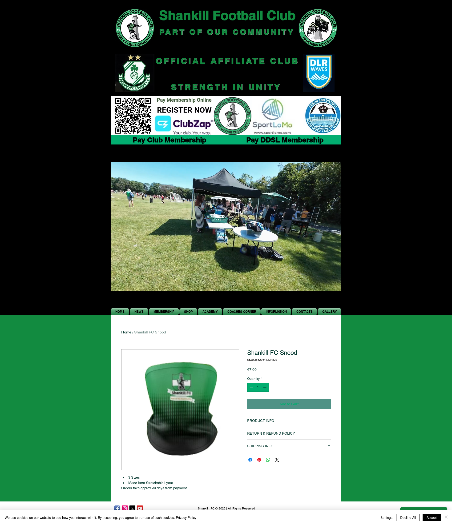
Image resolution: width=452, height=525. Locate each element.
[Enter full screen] (335, 301)
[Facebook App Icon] (117, 508)
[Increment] (265, 387)
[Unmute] (125, 301)
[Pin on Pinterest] (259, 460)
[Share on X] (277, 460)
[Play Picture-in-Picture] (327, 301)
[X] (132, 508)
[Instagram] (125, 508)
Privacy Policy (186, 517)
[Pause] (117, 301)
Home (126, 332)
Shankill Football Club (227, 15)
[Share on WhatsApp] (268, 460)
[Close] (446, 517)
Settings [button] (386, 517)
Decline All (408, 517)
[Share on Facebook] (250, 460)
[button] (188, 311)
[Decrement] (251, 387)
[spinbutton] (258, 387)
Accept (432, 517)
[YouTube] (140, 508)
